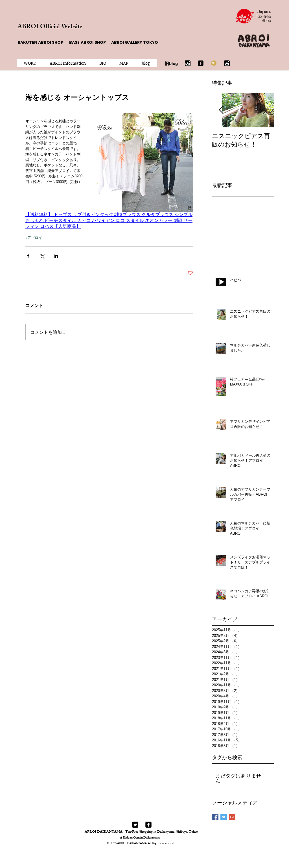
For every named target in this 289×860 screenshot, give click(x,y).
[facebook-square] (148, 825)
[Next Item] (265, 110)
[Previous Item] (221, 110)
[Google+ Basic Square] (232, 817)
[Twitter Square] (135, 825)
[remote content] (109, 221)
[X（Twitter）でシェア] (42, 255)
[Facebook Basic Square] (215, 817)
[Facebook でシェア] (28, 255)
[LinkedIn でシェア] (55, 255)
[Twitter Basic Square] (223, 817)
